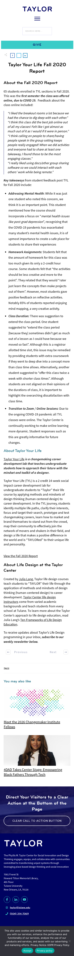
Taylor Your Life (14, 459)
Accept (27, 950)
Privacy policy (45, 950)
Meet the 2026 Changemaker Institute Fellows (37, 708)
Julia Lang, (26, 579)
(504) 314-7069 (19, 913)
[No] (69, 941)
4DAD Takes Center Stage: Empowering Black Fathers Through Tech (37, 756)
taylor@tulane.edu (20, 907)
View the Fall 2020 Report (21, 556)
